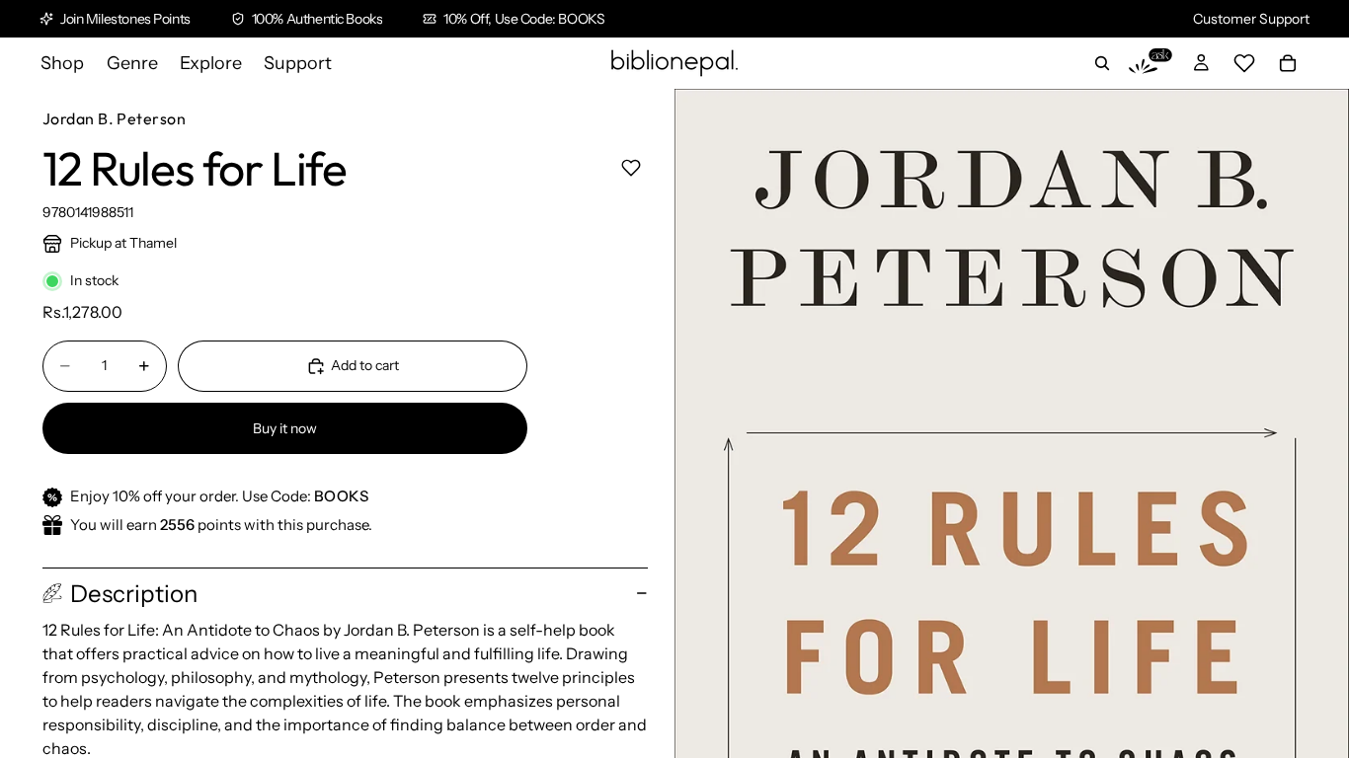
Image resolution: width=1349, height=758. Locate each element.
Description (134, 593)
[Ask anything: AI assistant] (1150, 63)
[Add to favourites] (630, 167)
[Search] (1102, 63)
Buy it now (285, 428)
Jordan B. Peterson (114, 118)
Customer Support (1251, 19)
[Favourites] (1244, 63)
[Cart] (1287, 63)
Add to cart (365, 365)
